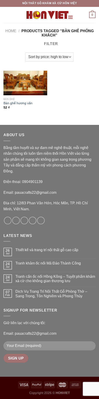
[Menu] (6, 14)
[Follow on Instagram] (16, 220)
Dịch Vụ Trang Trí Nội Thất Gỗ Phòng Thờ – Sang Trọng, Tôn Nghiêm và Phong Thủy (51, 293)
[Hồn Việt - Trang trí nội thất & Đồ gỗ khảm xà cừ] (49, 15)
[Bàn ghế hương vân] (25, 83)
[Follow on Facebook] (8, 220)
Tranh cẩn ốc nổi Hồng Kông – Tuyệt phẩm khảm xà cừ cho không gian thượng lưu (55, 279)
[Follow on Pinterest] (41, 220)
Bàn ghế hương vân (17, 103)
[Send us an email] (32, 220)
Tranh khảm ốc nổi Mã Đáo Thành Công (48, 263)
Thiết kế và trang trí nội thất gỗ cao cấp (46, 250)
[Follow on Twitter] (24, 220)
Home (10, 31)
